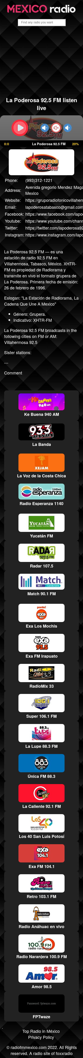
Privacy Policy (41, 1037)
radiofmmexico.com (29, 1047)
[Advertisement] (41, 63)
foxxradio (64, 1053)
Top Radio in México (41, 1031)
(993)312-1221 (39, 180)
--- (6, 362)
